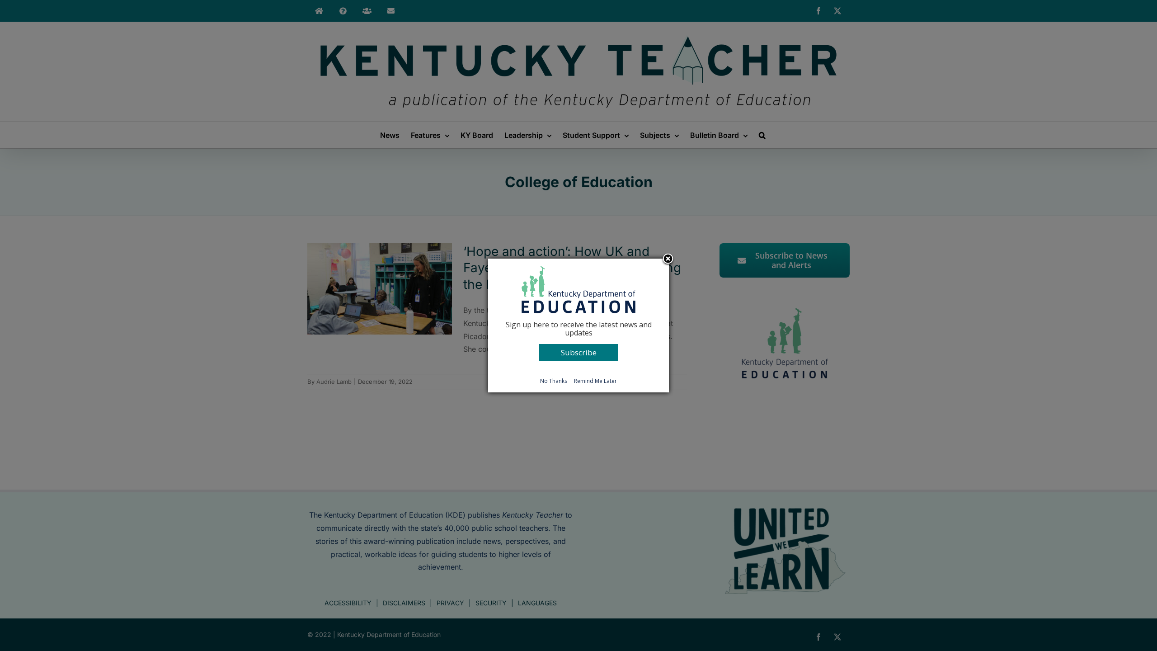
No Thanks (553, 381)
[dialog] (578, 325)
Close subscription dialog (668, 259)
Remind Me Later (595, 381)
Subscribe (579, 352)
